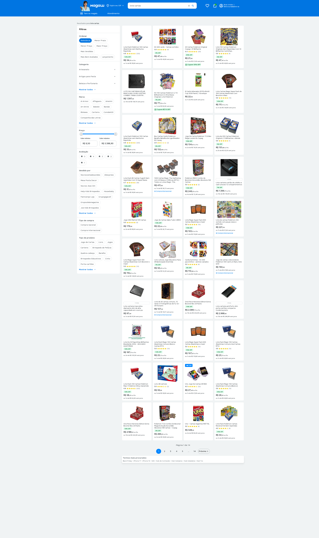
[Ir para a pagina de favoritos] (207, 5)
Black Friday (127, 461)
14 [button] (194, 451)
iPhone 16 (146, 461)
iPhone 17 (137, 461)
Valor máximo (104, 138)
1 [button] (158, 451)
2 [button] (164, 451)
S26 (153, 461)
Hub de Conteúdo (163, 461)
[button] (189, 5)
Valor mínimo (85, 138)
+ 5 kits (229, 179)
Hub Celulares (177, 461)
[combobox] (162, 5)
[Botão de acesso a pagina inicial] (92, 5)
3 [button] (170, 451)
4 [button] (176, 451)
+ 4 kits (229, 303)
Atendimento (113, 13)
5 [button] (182, 451)
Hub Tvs (200, 461)
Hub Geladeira (189, 461)
